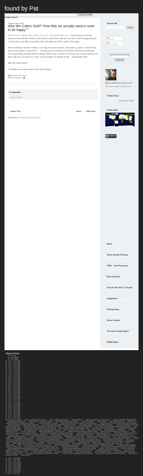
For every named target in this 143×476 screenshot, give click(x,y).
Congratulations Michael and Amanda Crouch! (23, 448)
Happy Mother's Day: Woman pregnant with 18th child (42, 429)
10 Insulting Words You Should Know (108, 450)
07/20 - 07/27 (12, 399)
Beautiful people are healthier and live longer (82, 431)
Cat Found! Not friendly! (14, 419)
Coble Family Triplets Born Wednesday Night (74, 428)
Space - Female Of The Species (36, 419)
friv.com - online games (28, 431)
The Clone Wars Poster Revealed (61, 434)
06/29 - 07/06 (12, 404)
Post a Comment (16, 97)
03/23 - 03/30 (12, 466)
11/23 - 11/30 (12, 369)
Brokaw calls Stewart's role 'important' (68, 444)
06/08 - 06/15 (12, 409)
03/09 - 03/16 (12, 470)
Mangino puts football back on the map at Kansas (79, 448)
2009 (12, 357)
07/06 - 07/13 (12, 403)
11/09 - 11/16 (12, 372)
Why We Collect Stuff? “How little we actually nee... (94, 433)
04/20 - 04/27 (12, 460)
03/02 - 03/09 (12, 471)
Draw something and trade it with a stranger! (110, 453)
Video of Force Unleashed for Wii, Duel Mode (77, 453)
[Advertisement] (40, 104)
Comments (113, 44)
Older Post (91, 111)
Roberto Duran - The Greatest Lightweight (78, 426)
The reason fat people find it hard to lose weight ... (42, 453)
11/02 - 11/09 (12, 374)
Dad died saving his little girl (17, 436)
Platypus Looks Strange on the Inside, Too (114, 431)
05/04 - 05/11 (12, 418)
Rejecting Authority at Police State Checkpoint (23, 424)
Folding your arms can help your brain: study (107, 443)
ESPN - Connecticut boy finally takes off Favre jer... (34, 444)
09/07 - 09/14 (12, 387)
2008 (12, 359)
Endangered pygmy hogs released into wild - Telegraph (118, 423)
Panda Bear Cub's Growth (17, 421)
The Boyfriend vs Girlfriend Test (115, 429)
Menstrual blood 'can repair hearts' (98, 436)
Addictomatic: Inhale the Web (74, 436)
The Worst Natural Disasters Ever (89, 441)
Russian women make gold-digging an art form (77, 450)
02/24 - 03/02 (12, 473)
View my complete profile (118, 86)
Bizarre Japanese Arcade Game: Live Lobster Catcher (81, 439)
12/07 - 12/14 (12, 366)
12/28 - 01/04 (12, 361)
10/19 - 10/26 (12, 377)
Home (78, 111)
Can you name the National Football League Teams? (113, 426)
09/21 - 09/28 (12, 384)
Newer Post (15, 111)
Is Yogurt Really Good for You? (41, 451)
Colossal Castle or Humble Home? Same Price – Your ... (115, 434)
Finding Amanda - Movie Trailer (73, 429)
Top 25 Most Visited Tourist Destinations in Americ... (96, 424)
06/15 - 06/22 (12, 408)
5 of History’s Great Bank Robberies (35, 434)
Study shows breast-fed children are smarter (98, 444)
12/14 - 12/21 (12, 364)
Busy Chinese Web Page (81, 443)
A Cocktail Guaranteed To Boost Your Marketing (45, 436)
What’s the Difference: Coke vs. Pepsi (52, 431)
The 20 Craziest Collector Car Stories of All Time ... (57, 433)
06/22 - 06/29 (12, 406)
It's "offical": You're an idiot (63, 451)
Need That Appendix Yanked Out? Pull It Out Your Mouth (42, 426)
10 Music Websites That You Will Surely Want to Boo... (57, 441)
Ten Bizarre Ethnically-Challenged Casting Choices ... (41, 450)
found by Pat (21, 8)
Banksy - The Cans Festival (108, 448)
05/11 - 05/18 (12, 416)
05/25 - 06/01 (12, 413)
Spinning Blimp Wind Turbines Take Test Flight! (28, 443)
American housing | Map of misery (66, 421)
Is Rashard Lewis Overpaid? (48, 423)
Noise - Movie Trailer (94, 429)
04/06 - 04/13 (12, 463)
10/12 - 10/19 (12, 379)
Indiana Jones (25, 455)
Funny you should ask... (83, 451)
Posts (111, 39)
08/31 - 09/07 (12, 389)
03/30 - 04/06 (12, 465)
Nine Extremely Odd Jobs (84, 434)
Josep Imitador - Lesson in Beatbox (40, 421)
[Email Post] (23, 78)
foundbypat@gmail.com (120, 83)
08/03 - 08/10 (12, 396)
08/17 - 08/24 (12, 392)
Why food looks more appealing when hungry (115, 438)
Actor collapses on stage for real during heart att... (41, 446)
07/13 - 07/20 (12, 401)
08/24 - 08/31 (12, 391)
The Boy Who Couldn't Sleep (59, 419)
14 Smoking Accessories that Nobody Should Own (118, 446)
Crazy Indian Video (87, 421)
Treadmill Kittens (77, 419)
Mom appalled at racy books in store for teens (81, 438)
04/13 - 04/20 (12, 461)
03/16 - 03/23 (12, 468)
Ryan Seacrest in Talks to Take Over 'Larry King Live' (79, 423)
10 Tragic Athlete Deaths (103, 451)
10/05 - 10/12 (12, 381)
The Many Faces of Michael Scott (103, 428)
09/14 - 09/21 (12, 386)
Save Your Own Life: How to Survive (98, 419)
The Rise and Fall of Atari (89, 446)
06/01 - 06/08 (12, 411)
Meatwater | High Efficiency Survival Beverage (40, 428)
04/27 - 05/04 (12, 458)
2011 (12, 355)
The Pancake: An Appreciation (24, 438)
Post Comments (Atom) (30, 118)
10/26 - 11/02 (12, 376)
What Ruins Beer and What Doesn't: (48, 439)
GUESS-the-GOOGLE (117, 421)
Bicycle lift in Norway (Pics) (51, 448)
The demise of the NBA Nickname (58, 443)
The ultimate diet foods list (70, 446)
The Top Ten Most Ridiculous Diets (125, 419)
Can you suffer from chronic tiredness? (50, 438)
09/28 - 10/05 (12, 382)
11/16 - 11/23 (12, 371)
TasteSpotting (101, 421)
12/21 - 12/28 (12, 362)
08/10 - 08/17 (12, 394)
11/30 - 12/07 (12, 367)
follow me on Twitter (126, 101)
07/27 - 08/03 (12, 397)
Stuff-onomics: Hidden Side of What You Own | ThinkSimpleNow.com (38, 35)
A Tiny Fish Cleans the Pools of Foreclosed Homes (58, 424)
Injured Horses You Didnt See (113, 439)
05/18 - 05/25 (12, 414)
